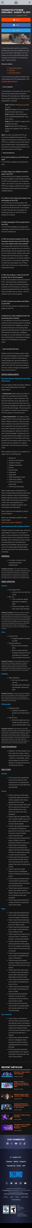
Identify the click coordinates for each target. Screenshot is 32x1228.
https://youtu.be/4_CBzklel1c (11, 522)
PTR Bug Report (7, 81)
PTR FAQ (12, 70)
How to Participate (15, 68)
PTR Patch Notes (14, 73)
